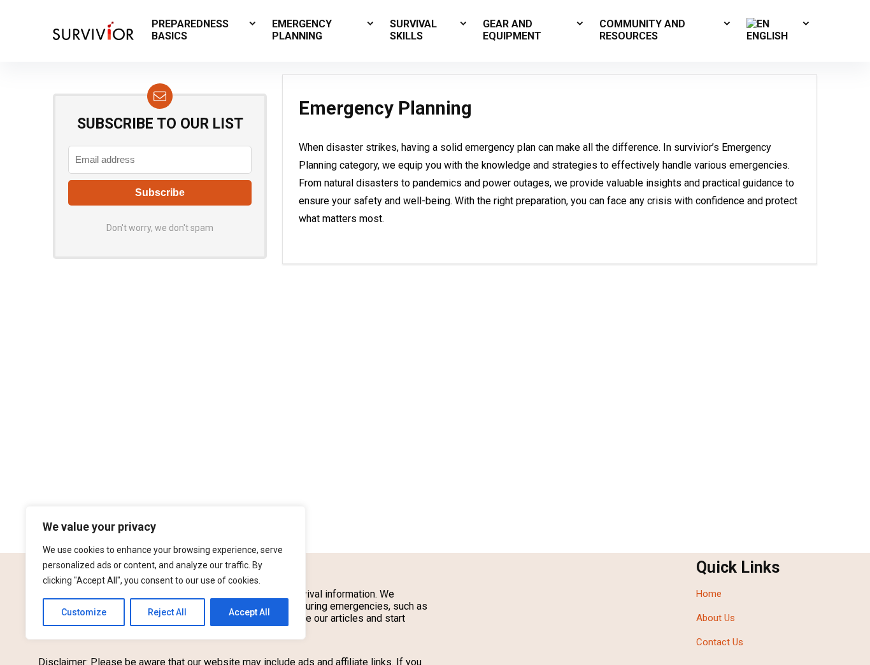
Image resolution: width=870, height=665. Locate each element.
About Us (715, 618)
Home (709, 593)
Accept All (249, 612)
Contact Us (719, 642)
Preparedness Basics (190, 30)
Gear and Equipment (512, 30)
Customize (83, 612)
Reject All (167, 612)
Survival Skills (413, 30)
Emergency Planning (302, 30)
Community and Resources (642, 30)
